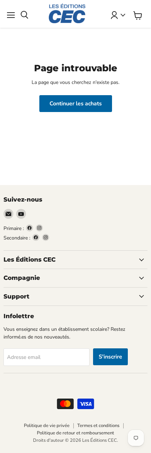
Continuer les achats (76, 103)
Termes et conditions (98, 425)
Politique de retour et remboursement (75, 433)
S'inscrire (110, 357)
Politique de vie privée (47, 425)
